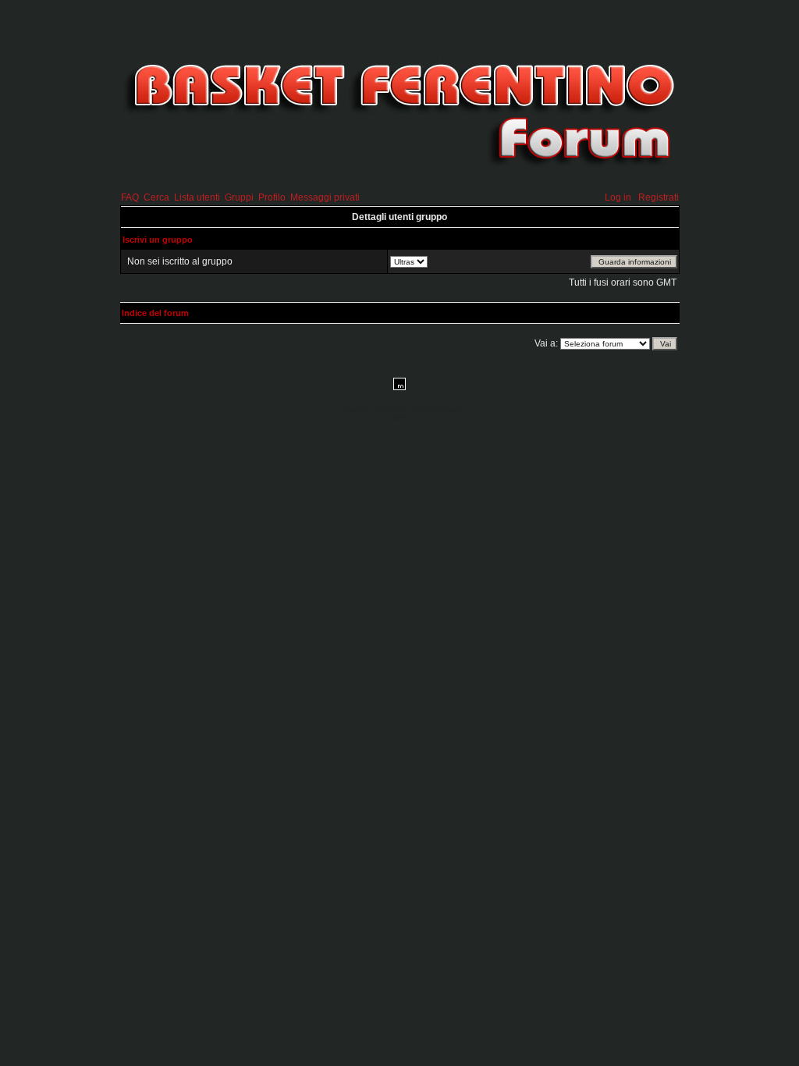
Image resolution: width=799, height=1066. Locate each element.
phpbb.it (400, 417)
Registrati (658, 197)
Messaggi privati (325, 197)
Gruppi (239, 197)
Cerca (156, 197)
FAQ (130, 197)
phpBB (380, 410)
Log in (618, 197)
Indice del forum (155, 313)
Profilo (272, 197)
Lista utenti (197, 197)
